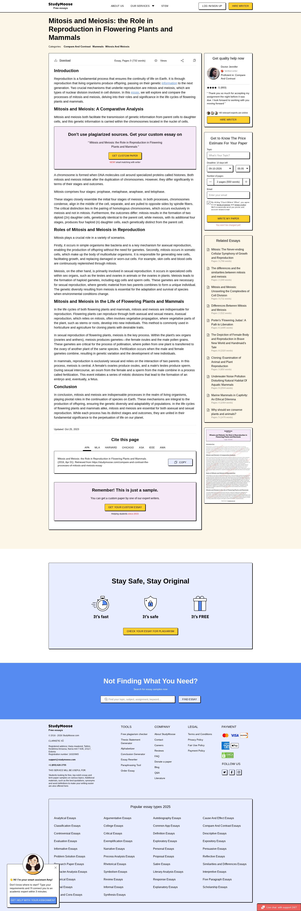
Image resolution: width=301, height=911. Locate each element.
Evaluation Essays (65, 841)
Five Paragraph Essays (217, 879)
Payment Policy (196, 750)
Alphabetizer (128, 748)
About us (117, 6)
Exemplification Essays (118, 841)
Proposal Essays (163, 856)
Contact (159, 739)
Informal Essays (113, 887)
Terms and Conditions (200, 734)
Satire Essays (161, 864)
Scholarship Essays (215, 887)
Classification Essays (67, 825)
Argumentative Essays (117, 818)
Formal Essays (63, 887)
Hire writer (228, 119)
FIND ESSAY (189, 699)
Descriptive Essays (214, 833)
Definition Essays (164, 833)
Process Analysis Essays (119, 856)
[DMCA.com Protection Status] (228, 755)
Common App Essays (166, 825)
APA (87, 447)
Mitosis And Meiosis (117, 46)
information (169, 83)
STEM (164, 6)
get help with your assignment (33, 900)
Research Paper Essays (69, 864)
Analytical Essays (65, 818)
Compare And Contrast (77, 46)
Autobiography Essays (167, 818)
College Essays (113, 825)
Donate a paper (163, 761)
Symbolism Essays (115, 871)
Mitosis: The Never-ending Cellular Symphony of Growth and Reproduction (229, 253)
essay (135, 92)
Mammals (98, 46)
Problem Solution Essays (69, 856)
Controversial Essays (67, 833)
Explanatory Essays (165, 887)
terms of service (223, 205)
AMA (162, 447)
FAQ (157, 756)
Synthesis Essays (115, 894)
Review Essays (113, 879)
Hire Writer (240, 6)
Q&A (157, 772)
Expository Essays (214, 841)
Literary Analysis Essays (168, 871)
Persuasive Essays (214, 848)
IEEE (152, 447)
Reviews (159, 750)
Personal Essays (163, 848)
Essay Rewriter (129, 759)
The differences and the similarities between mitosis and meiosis (228, 272)
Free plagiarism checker (134, 734)
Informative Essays (65, 848)
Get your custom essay (125, 507)
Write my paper (228, 218)
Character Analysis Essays (70, 871)
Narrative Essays (114, 848)
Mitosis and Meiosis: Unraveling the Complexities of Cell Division (230, 291)
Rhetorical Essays (115, 864)
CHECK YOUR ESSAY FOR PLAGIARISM (150, 631)
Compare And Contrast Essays (222, 825)
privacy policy (240, 205)
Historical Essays (64, 879)
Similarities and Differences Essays (224, 864)
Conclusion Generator (133, 754)
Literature (160, 778)
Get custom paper (125, 155)
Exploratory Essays (165, 841)
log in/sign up (212, 6)
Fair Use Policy (196, 745)
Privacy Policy (195, 739)
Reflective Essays (214, 856)
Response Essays (164, 879)
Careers (159, 745)
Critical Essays (113, 833)
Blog (157, 767)
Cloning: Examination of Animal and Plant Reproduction (226, 362)
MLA (97, 447)
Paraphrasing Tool (131, 765)
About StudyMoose (165, 734)
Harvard (111, 447)
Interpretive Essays (214, 871)
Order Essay (128, 770)
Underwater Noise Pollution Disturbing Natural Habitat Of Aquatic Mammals (229, 380)
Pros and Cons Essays (68, 894)
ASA (141, 447)
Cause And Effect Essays (218, 818)
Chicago (128, 447)
